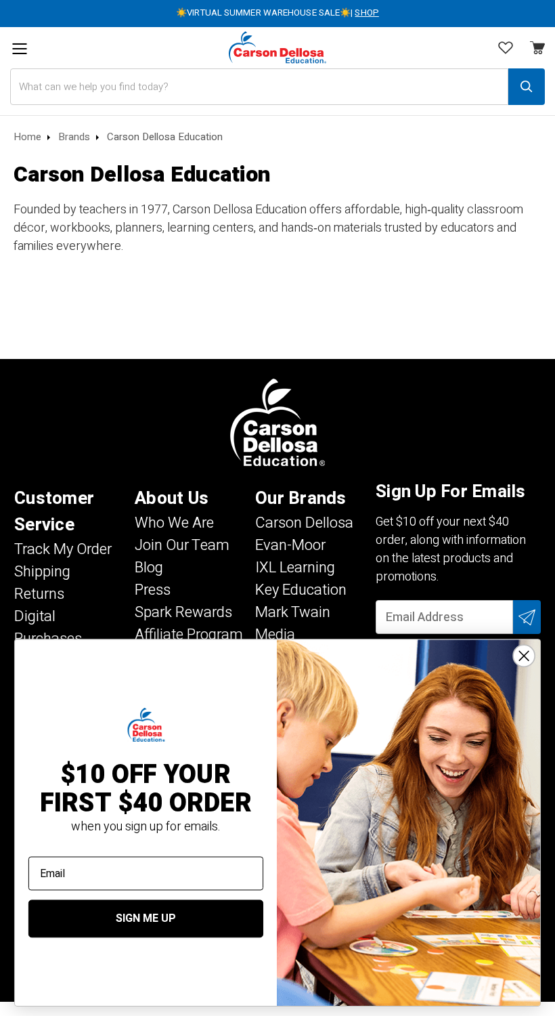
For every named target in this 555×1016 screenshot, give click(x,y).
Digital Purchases (48, 628)
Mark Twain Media (292, 623)
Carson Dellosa (304, 523)
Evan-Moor (290, 545)
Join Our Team (182, 545)
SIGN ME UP (146, 919)
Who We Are (174, 523)
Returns (39, 594)
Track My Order (63, 549)
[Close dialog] (523, 655)
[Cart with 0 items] (505, 49)
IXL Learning (295, 567)
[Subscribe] (527, 617)
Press (153, 590)
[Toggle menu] (19, 49)
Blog (149, 567)
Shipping (42, 572)
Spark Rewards (183, 612)
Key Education (301, 590)
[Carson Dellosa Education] (277, 48)
